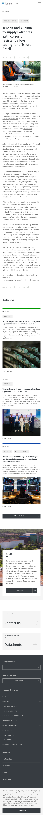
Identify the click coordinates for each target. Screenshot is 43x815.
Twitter (16, 280)
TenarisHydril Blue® (10, 119)
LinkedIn (23, 280)
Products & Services (10, 21)
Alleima (6, 144)
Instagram (35, 280)
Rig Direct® (24, 21)
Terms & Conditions (19, 797)
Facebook (9, 280)
